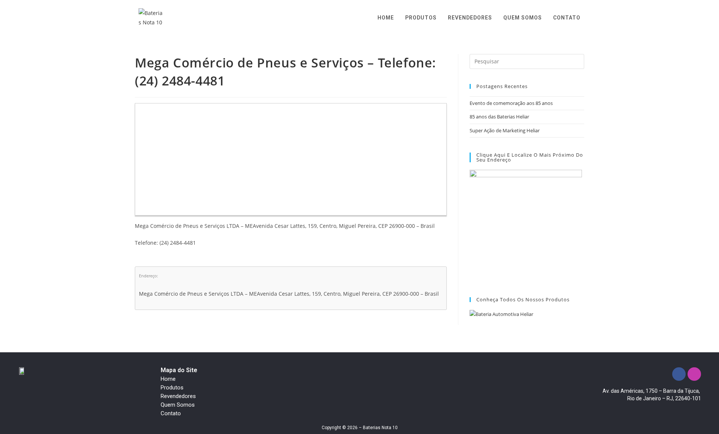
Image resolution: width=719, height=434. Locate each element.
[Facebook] (679, 374)
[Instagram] (694, 374)
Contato (171, 413)
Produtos (172, 387)
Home (168, 379)
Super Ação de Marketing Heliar (505, 130)
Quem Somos (178, 404)
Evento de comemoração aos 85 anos (511, 103)
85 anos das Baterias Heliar (499, 116)
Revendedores (178, 396)
